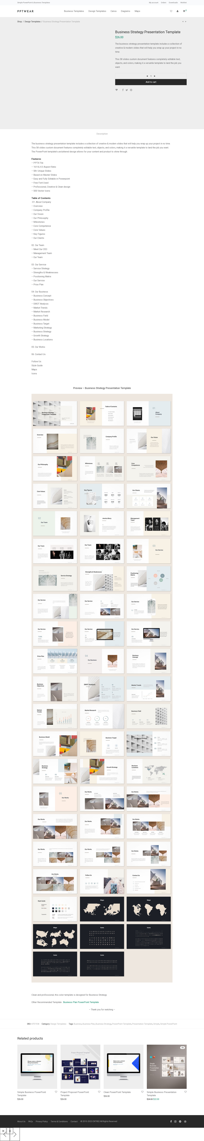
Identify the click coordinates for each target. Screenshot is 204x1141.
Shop (19, 21)
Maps (137, 11)
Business (78, 1024)
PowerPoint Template (121, 1024)
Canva (113, 11)
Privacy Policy (42, 1121)
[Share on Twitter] (127, 90)
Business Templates (74, 11)
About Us (21, 1121)
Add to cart (151, 82)
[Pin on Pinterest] (131, 90)
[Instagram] (175, 1121)
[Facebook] (171, 1121)
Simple (156, 1024)
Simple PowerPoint (168, 1024)
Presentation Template (142, 1024)
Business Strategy (103, 1024)
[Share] (10, 1131)
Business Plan (89, 1024)
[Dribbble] (185, 1121)
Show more (32, 1099)
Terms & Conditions (59, 1121)
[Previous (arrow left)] (5, 1134)
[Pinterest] (180, 1121)
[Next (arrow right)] (15, 1134)
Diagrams (125, 11)
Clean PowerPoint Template (117, 1092)
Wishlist (183, 3)
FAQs (30, 1121)
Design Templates (97, 11)
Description (102, 133)
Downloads (173, 3)
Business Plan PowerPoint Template (81, 1002)
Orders (163, 3)
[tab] (102, 134)
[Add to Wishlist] (117, 90)
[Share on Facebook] (123, 90)
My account (153, 3)
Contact (74, 1121)
